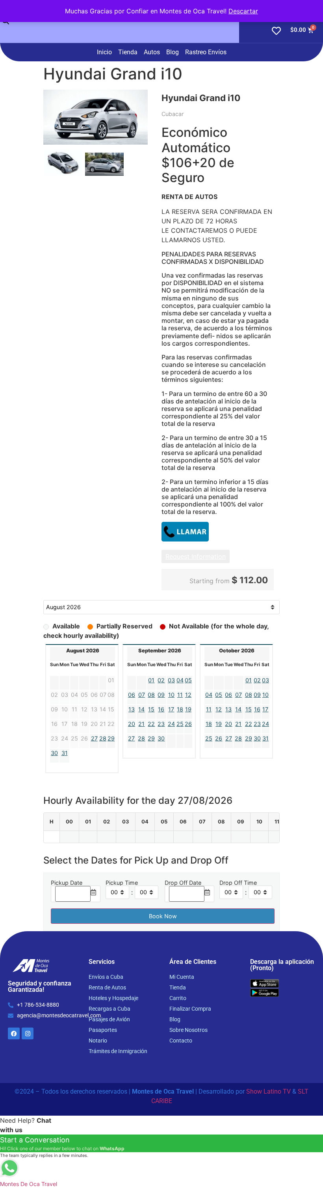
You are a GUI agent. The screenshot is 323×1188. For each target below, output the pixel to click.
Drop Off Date (183, 883)
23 (161, 723)
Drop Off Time (238, 883)
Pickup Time (122, 883)
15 (151, 709)
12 (188, 694)
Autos (152, 52)
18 (180, 709)
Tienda (127, 52)
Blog (172, 52)
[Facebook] (14, 1033)
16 (161, 709)
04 (180, 680)
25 (180, 723)
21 (141, 723)
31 (64, 753)
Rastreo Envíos (205, 52)
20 (131, 723)
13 (131, 709)
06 (131, 694)
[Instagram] (27, 1033)
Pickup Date (66, 883)
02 (161, 680)
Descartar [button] (243, 11)
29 (111, 738)
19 (188, 709)
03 (171, 680)
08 (151, 694)
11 (180, 694)
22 (151, 723)
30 (54, 753)
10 (171, 694)
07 (141, 694)
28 (102, 738)
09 (161, 694)
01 (151, 680)
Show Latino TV (268, 1091)
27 (94, 738)
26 (188, 723)
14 (141, 709)
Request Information (195, 556)
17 (171, 709)
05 (188, 680)
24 (171, 723)
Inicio (104, 52)
